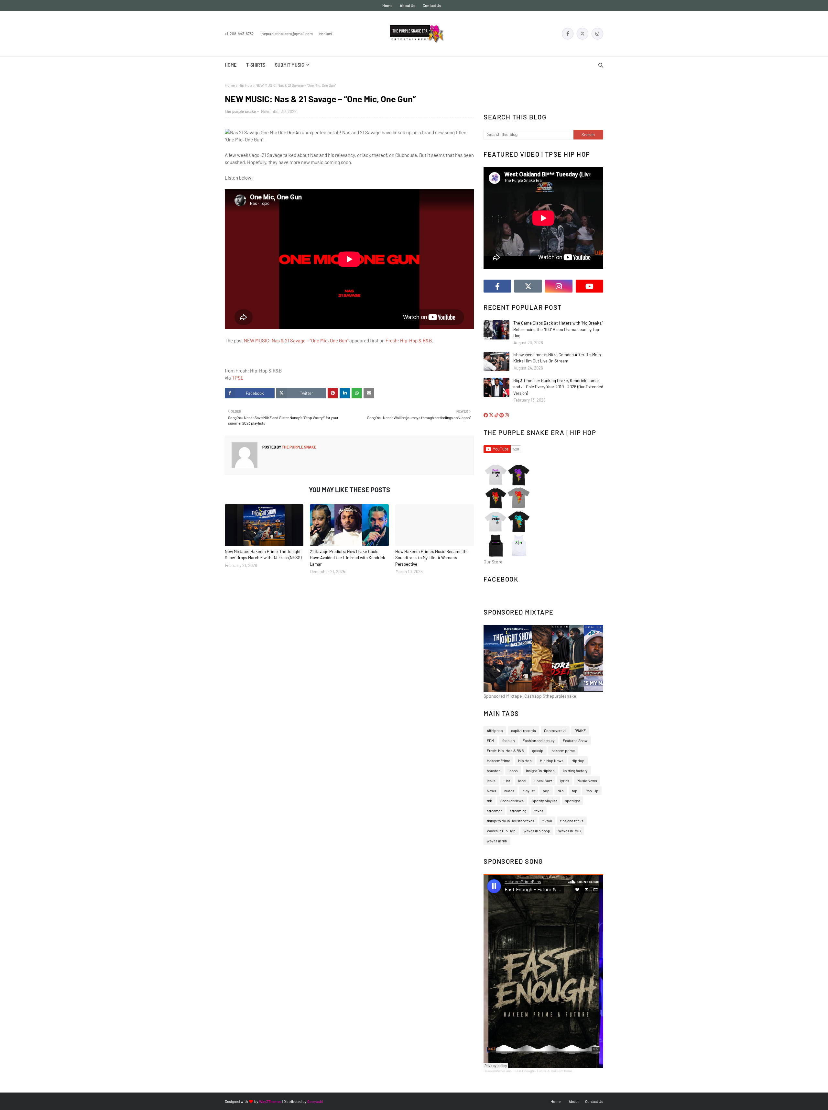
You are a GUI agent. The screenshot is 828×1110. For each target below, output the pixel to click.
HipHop (578, 760)
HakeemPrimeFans (498, 1071)
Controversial (555, 730)
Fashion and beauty (539, 740)
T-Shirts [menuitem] (255, 65)
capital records (523, 730)
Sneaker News (512, 800)
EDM (490, 740)
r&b (561, 790)
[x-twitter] (582, 33)
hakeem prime (563, 750)
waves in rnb (497, 840)
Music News (587, 780)
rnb (489, 800)
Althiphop (495, 730)
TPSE (238, 378)
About (574, 1101)
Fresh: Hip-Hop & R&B (409, 340)
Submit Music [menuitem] (289, 65)
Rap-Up (591, 790)
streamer (494, 810)
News (491, 790)
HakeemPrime (498, 760)
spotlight (572, 800)
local (522, 780)
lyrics (564, 780)
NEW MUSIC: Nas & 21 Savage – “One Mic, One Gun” (296, 340)
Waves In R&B (569, 830)
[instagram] (597, 33)
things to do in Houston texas (510, 820)
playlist (528, 790)
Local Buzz (543, 780)
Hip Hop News (551, 760)
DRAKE (580, 730)
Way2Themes (270, 1101)
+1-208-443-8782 (239, 33)
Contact (325, 33)
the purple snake (240, 111)
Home (387, 5)
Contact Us (432, 5)
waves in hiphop (537, 830)
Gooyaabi (315, 1101)
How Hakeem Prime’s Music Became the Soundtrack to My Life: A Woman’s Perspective (432, 558)
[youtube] (589, 286)
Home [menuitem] (230, 65)
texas (538, 810)
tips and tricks (571, 820)
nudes (509, 790)
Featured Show (575, 740)
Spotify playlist (544, 800)
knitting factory (575, 770)
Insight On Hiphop (540, 770)
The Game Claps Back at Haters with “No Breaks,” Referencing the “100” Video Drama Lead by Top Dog (558, 329)
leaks (491, 780)
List (507, 780)
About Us (407, 5)
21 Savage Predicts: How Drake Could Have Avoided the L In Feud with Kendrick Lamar (347, 558)
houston (493, 770)
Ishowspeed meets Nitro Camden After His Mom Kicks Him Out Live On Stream (557, 358)
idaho (513, 770)
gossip (537, 750)
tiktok (547, 820)
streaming (518, 810)
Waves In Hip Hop (501, 830)
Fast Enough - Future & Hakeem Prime (543, 1071)
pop (546, 790)
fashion (508, 740)
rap (574, 790)
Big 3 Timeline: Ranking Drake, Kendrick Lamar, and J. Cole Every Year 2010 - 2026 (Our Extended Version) (558, 387)
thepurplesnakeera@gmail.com (286, 33)
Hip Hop (245, 85)
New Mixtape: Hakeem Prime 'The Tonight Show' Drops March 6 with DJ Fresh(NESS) (263, 555)
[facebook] (567, 33)
